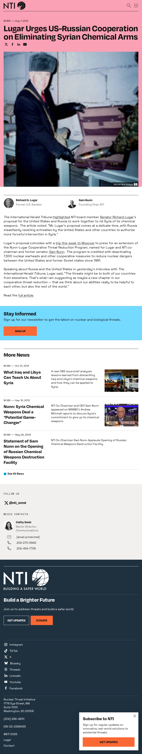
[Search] (129, 5)
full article (25, 295)
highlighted (61, 217)
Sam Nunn (56, 252)
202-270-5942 (26, 543)
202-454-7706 (26, 548)
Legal (7, 740)
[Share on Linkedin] (18, 44)
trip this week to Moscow (75, 243)
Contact (9, 745)
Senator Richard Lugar (117, 217)
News (7, 21)
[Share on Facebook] (12, 44)
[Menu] (136, 5)
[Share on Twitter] (6, 44)
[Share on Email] (25, 44)
